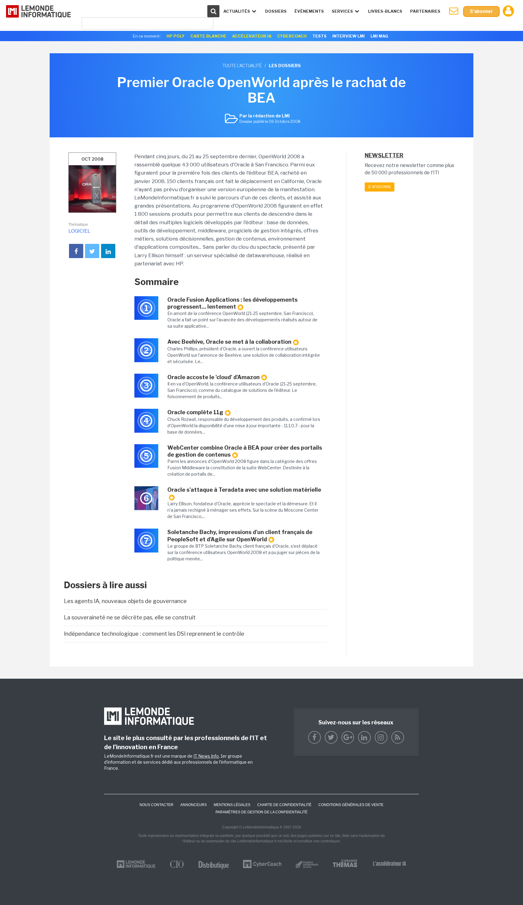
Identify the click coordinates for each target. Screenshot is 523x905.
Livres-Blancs (385, 11)
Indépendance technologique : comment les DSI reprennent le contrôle (154, 634)
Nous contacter (156, 805)
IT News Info (206, 756)
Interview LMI (348, 36)
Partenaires (425, 11)
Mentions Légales (232, 805)
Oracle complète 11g (195, 412)
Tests (319, 36)
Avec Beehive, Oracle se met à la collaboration (229, 342)
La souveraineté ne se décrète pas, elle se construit (130, 617)
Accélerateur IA (251, 36)
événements (309, 11)
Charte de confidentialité (284, 805)
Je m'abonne (379, 187)
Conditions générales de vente (350, 805)
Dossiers (276, 11)
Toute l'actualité (242, 65)
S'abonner (481, 11)
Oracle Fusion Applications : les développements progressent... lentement (232, 303)
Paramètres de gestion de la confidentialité (261, 812)
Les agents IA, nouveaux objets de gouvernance (125, 601)
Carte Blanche (208, 36)
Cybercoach (292, 36)
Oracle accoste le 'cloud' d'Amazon (213, 377)
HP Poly (175, 36)
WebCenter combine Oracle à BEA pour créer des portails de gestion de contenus (244, 451)
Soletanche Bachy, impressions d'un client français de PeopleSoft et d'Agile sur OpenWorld (239, 535)
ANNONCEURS (193, 805)
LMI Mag (379, 36)
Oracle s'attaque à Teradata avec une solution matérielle (244, 490)
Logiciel (79, 231)
